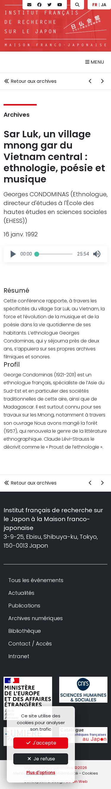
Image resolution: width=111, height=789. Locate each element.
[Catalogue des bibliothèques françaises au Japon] (83, 735)
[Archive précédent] (90, 81)
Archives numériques (35, 618)
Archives (17, 115)
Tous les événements (35, 580)
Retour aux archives (33, 81)
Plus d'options (40, 772)
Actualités (21, 593)
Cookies (90, 773)
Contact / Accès (30, 643)
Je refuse (43, 758)
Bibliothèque (24, 631)
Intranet (18, 656)
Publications (24, 605)
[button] (13, 254)
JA (103, 5)
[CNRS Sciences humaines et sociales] (83, 690)
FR (94, 5)
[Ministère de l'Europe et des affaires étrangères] (28, 698)
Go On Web (76, 781)
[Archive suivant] (102, 81)
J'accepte (43, 742)
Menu (96, 62)
